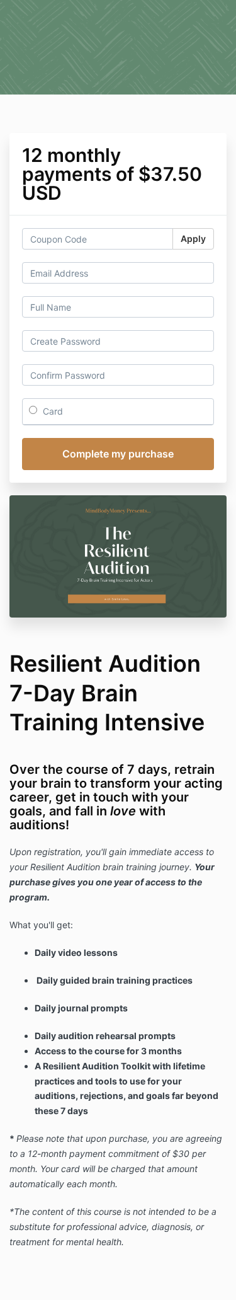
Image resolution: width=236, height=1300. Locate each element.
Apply (193, 238)
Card (51, 411)
